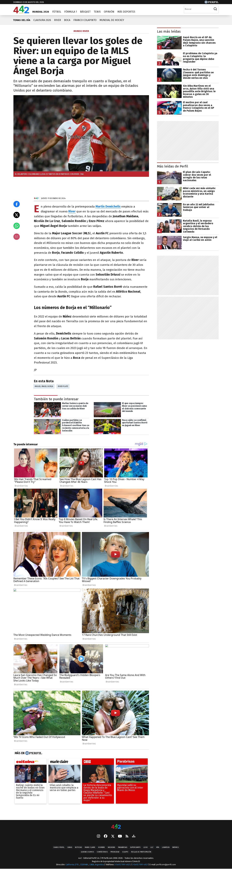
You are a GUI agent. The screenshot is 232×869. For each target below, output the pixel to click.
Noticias (78, 847)
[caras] (98, 762)
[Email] (16, 237)
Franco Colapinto (84, 20)
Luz (151, 847)
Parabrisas (122, 847)
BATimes (175, 847)
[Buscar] (215, 9)
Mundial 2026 (40, 11)
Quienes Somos (87, 852)
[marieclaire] (64, 762)
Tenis (97, 11)
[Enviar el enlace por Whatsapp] (16, 226)
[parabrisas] (132, 762)
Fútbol (56, 11)
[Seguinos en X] (112, 836)
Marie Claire (90, 847)
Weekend (111, 847)
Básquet (85, 11)
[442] (116, 826)
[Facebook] (105, 836)
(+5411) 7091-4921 (122, 864)
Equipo (125, 852)
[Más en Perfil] (33, 753)
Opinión (109, 11)
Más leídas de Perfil (172, 166)
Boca (67, 20)
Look (145, 847)
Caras (69, 847)
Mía (157, 847)
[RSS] (127, 836)
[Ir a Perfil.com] (211, 2)
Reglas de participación (141, 852)
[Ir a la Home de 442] (21, 12)
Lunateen (166, 847)
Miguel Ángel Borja (44, 386)
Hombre (101, 847)
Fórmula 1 (70, 11)
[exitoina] (31, 762)
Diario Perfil (59, 847)
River (57, 20)
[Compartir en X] (16, 215)
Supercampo (135, 847)
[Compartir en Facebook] (16, 204)
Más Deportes (126, 11)
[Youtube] (120, 836)
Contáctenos (102, 852)
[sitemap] (133, 836)
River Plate (63, 386)
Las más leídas (169, 31)
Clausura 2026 (42, 20)
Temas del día (21, 20)
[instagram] (98, 836)
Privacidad (114, 852)
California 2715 (72, 864)
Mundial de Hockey (112, 20)
